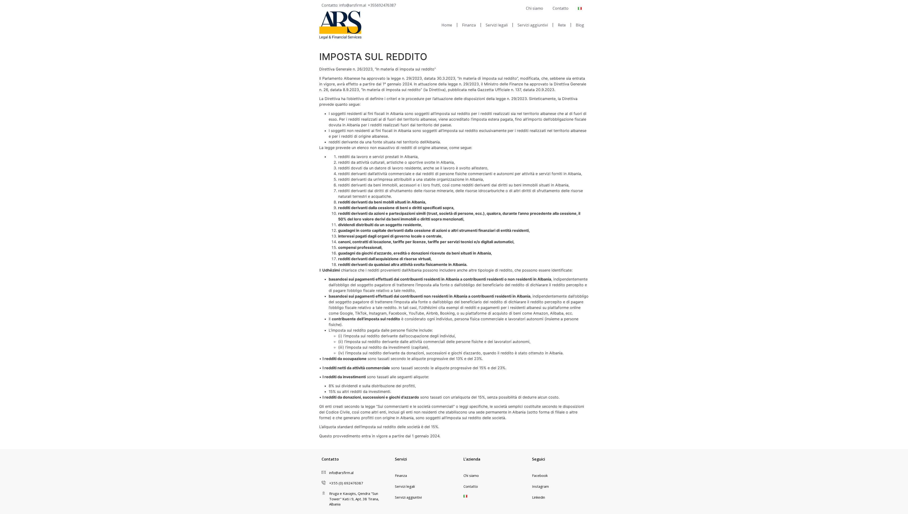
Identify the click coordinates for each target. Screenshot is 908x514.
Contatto (560, 8)
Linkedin (538, 497)
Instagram (540, 486)
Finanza (469, 25)
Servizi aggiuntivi (533, 25)
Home (446, 25)
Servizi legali (497, 25)
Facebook (540, 475)
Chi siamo (534, 8)
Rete (562, 25)
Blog (580, 25)
